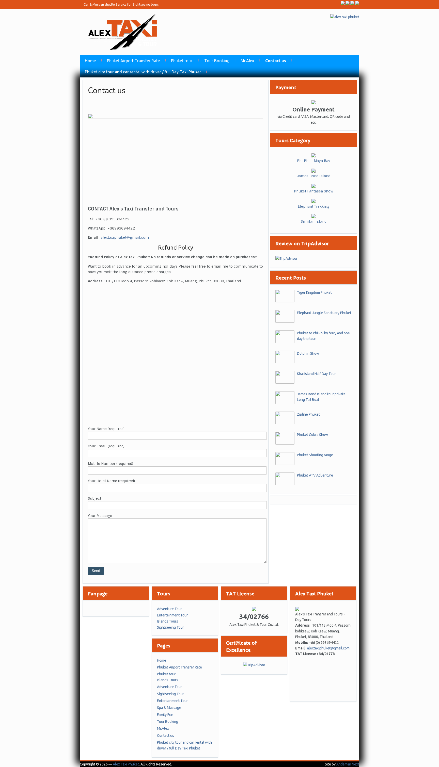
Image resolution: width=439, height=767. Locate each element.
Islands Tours (167, 621)
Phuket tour (181, 60)
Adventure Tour (169, 609)
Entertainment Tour (172, 615)
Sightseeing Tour (170, 627)
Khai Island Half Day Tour (316, 374)
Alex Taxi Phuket (126, 764)
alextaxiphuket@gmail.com (125, 237)
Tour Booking (216, 60)
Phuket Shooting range (315, 455)
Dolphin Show (308, 353)
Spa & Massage (169, 708)
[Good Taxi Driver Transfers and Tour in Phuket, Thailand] (124, 32)
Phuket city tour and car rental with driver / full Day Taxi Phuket (143, 72)
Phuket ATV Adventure (315, 475)
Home (90, 60)
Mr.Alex (247, 60)
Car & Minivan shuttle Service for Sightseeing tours (121, 4)
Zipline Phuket (308, 414)
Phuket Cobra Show (312, 435)
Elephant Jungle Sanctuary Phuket (324, 313)
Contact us (275, 60)
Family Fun (165, 715)
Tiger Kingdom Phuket (314, 292)
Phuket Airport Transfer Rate (133, 60)
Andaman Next (347, 764)
